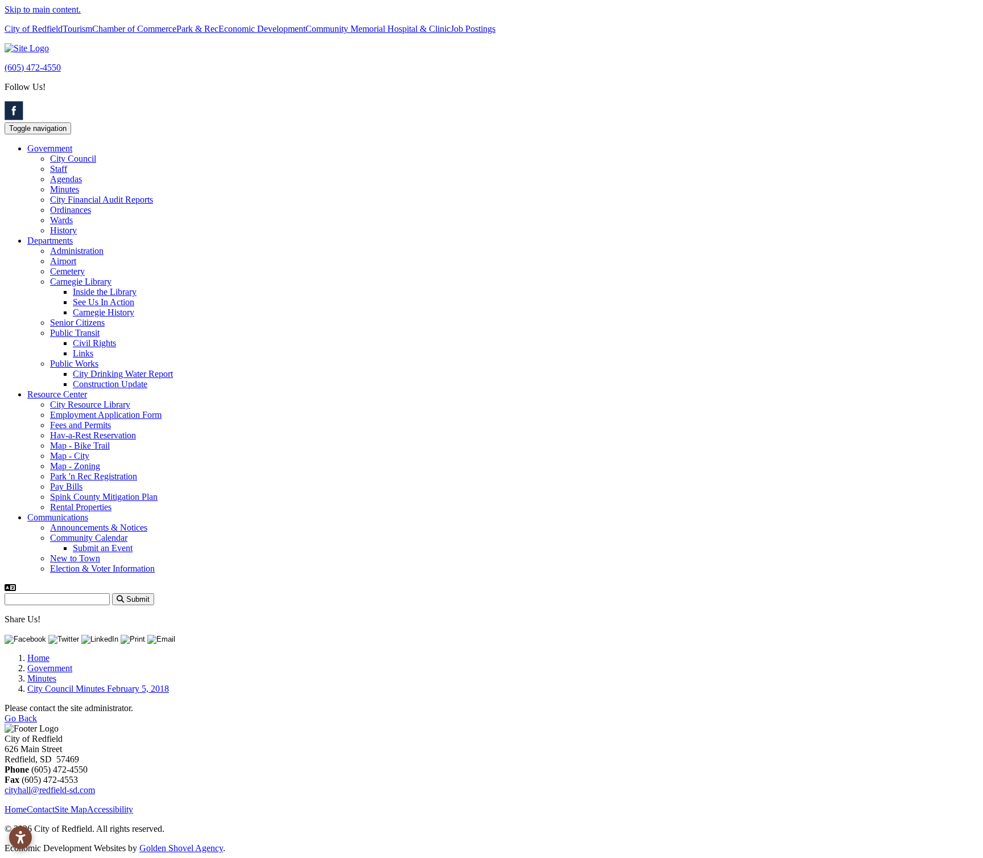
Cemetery (67, 271)
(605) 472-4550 (33, 67)
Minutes (64, 189)
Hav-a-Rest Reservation (93, 435)
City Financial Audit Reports (101, 199)
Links (83, 353)
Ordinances (70, 210)
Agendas (66, 179)
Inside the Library (105, 292)
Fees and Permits (80, 425)
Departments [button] (50, 240)
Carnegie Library (80, 281)
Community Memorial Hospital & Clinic (378, 29)
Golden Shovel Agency (181, 848)
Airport (63, 261)
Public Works (74, 363)
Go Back (21, 718)
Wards (61, 220)
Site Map (71, 809)
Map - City (69, 456)
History (63, 230)
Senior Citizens (77, 322)
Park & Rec (197, 29)
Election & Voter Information (102, 568)
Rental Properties (80, 507)
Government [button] (49, 148)
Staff (58, 169)
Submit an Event (103, 548)
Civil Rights (94, 343)
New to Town (75, 558)
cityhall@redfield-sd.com (50, 790)
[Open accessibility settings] (20, 837)
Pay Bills (66, 486)
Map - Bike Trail (80, 445)
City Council (73, 158)
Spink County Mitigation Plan (104, 497)
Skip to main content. (43, 9)
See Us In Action (103, 302)
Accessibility (110, 809)
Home (16, 809)
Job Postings (473, 29)
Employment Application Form (106, 415)
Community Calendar (88, 538)
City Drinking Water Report (123, 374)
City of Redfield (34, 29)
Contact (41, 809)
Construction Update (110, 384)
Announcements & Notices (98, 527)
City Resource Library (90, 404)
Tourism (77, 29)
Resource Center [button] (57, 394)
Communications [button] (57, 517)
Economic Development (261, 29)
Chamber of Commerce (134, 29)
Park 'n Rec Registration (93, 476)
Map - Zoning (75, 466)
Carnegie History (103, 312)
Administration (77, 251)
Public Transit (75, 333)
